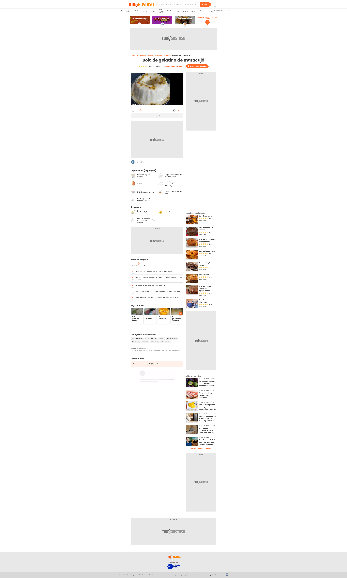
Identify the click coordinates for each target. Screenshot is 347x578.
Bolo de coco (154, 342)
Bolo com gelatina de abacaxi (176, 318)
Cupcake (161, 338)
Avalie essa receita (198, 66)
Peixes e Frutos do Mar (161, 11)
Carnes (145, 11)
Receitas (150, 55)
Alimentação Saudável (218, 11)
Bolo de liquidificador (151, 338)
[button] (177, 110)
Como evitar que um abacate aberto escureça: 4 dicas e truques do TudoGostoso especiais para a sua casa (207, 383)
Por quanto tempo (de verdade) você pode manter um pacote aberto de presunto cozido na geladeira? (206, 395)
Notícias (129, 11)
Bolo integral (145, 342)
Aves (153, 11)
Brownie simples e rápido (206, 264)
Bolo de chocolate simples (206, 229)
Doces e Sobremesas (202, 11)
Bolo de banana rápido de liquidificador (205, 288)
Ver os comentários (173, 66)
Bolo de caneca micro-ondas (205, 301)
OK (227, 575)
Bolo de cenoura (205, 216)
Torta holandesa (165, 342)
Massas (185, 11)
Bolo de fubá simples (207, 251)
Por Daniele (140, 162)
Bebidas (193, 11)
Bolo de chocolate (171, 338)
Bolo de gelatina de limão (136, 318)
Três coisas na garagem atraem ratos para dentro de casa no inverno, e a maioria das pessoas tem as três (207, 430)
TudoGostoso (135, 55)
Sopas (177, 11)
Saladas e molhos (169, 11)
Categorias (143, 55)
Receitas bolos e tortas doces (162, 55)
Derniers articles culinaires (201, 448)
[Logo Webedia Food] (173, 566)
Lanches (210, 11)
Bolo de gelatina (149, 318)
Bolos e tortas (137, 11)
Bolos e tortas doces (137, 338)
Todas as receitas (226, 11)
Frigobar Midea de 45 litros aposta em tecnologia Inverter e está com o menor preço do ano (207, 418)
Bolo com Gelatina (162, 318)
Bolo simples (135, 342)
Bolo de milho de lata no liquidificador (207, 240)
